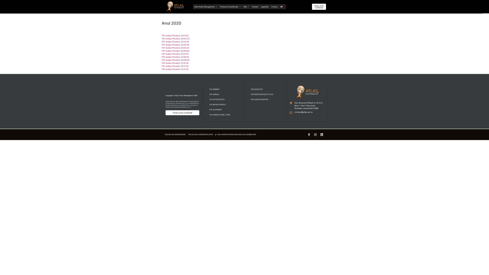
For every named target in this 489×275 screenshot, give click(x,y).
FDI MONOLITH (257, 89)
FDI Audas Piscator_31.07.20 (175, 54)
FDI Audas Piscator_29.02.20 (176, 38)
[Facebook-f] (309, 135)
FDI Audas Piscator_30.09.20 (175, 60)
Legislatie (265, 7)
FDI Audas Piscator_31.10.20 (175, 63)
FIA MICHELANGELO (217, 105)
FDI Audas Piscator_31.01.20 (175, 35)
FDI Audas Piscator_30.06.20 (175, 51)
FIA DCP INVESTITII (216, 99)
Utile (245, 7)
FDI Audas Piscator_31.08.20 (175, 57)
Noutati (255, 7)
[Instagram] (315, 135)
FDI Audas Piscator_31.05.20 (175, 47)
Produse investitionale (229, 7)
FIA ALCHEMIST (215, 110)
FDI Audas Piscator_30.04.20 (175, 44)
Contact (274, 7)
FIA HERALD (214, 94)
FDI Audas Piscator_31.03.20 (175, 41)
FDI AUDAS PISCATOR (259, 99)
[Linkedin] (322, 135)
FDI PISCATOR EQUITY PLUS (262, 94)
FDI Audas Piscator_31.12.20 (175, 69)
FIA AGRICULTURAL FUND (219, 115)
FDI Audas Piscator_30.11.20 (175, 66)
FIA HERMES (214, 89)
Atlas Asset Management (204, 7)
